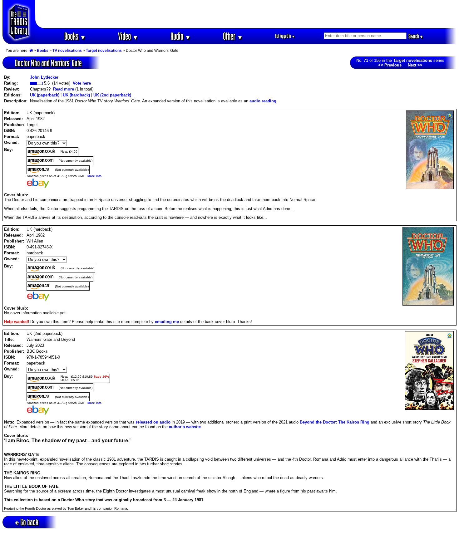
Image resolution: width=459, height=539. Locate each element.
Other (233, 36)
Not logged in (285, 36)
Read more (63, 89)
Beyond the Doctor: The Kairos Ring (334, 422)
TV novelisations (67, 50)
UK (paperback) (44, 95)
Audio (180, 36)
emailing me (167, 321)
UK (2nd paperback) (112, 95)
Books (75, 36)
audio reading (262, 101)
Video (128, 36)
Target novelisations (104, 50)
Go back (29, 522)
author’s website (185, 426)
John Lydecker (44, 77)
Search (414, 36)
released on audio (153, 422)
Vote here (82, 83)
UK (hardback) (76, 95)
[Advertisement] (246, 14)
